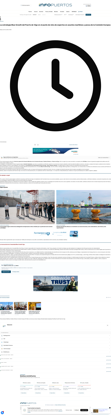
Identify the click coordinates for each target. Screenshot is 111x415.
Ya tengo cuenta (15, 271)
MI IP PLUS (88, 14)
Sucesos (36, 11)
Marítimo (56, 11)
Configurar (77, 410)
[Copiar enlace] (0, 20)
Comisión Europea (21, 318)
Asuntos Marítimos (6, 318)
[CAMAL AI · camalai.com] (88, 6)
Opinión (67, 11)
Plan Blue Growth (55, 318)
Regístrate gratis (6, 271)
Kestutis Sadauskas (48, 318)
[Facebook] (55, 17)
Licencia (73, 144)
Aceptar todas (84, 410)
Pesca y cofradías (49, 11)
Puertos (30, 11)
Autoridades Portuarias (80, 14)
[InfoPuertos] (55, 5)
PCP (65, 14)
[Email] (107, 325)
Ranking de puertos (57, 14)
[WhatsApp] (55, 18)
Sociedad (62, 11)
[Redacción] (4, 326)
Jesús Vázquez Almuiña (39, 318)
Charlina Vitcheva (14, 318)
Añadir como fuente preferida (103, 157)
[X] (55, 16)
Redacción (2, 29)
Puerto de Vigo (62, 318)
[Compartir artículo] (38, 145)
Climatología (70, 14)
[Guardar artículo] (35, 145)
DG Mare (27, 318)
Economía (41, 11)
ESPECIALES (74, 11)
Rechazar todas (69, 410)
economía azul (32, 318)
